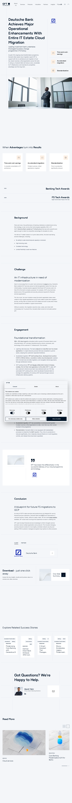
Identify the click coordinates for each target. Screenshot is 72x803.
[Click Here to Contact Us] (65, 4)
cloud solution (53, 517)
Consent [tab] (15, 386)
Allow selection (36, 418)
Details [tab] (36, 386)
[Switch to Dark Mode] (68, 4)
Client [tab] (16, 543)
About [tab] (57, 386)
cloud (45, 284)
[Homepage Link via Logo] (6, 4)
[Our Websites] (61, 4)
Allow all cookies (56, 418)
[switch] (28, 413)
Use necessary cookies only (15, 418)
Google (34, 365)
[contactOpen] (53, 691)
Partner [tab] (23, 543)
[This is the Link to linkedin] (25, 694)
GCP (32, 432)
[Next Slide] (67, 726)
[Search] (57, 4)
